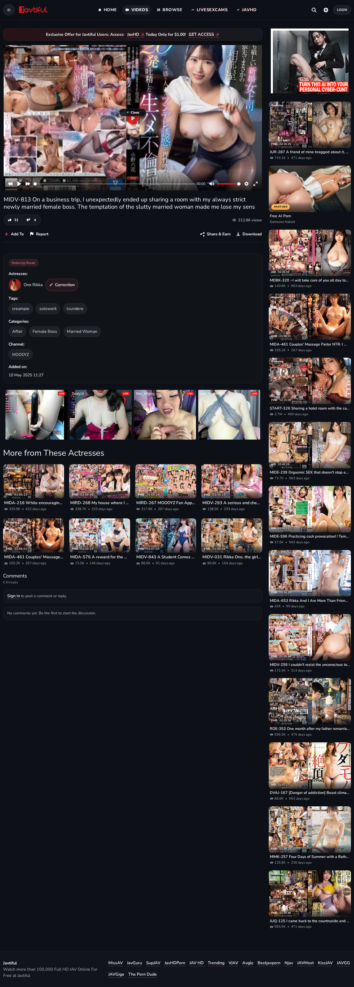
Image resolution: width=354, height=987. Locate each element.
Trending (216, 963)
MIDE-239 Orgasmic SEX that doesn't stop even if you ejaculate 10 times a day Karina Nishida (310, 472)
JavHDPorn (175, 963)
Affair (17, 331)
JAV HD (196, 963)
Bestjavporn (269, 963)
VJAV (233, 963)
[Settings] (325, 10)
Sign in (13, 596)
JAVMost (305, 963)
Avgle (247, 963)
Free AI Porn (280, 215)
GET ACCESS (201, 34)
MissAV (115, 963)
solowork (48, 309)
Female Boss (45, 331)
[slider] (114, 183)
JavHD (133, 34)
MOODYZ (20, 354)
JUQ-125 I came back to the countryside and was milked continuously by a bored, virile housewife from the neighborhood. (310, 920)
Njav (289, 963)
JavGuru (134, 963)
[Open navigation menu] (9, 10)
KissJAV (325, 963)
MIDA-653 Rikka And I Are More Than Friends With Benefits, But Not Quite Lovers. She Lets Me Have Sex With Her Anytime (310, 600)
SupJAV (153, 963)
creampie (20, 309)
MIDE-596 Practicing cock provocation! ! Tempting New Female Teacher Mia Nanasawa (310, 536)
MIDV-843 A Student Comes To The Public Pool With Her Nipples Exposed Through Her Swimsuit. (165, 557)
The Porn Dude (142, 974)
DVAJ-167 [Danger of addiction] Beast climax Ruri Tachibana (310, 792)
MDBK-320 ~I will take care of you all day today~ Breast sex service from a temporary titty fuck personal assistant (310, 280)
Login (342, 10)
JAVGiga (116, 974)
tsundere (75, 309)
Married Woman (82, 331)
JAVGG (343, 963)
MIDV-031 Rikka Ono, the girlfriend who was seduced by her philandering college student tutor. (231, 557)
